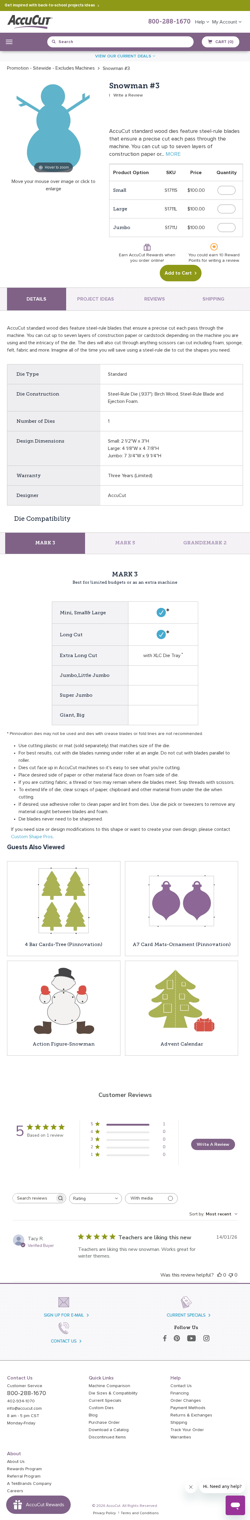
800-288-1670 (169, 22)
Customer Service (24, 1386)
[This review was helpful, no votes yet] (219, 1275)
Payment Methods (187, 1408)
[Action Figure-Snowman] (64, 1000)
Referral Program (24, 1476)
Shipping (178, 1422)
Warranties (180, 1437)
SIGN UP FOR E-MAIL (64, 1315)
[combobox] (80, 42)
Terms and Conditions (140, 1513)
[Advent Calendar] (182, 1000)
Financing (179, 1393)
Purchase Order (104, 1422)
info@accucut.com (24, 1408)
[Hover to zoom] (53, 127)
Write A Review (213, 1144)
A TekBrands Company (29, 1484)
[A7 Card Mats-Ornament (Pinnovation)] (182, 900)
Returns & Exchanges (191, 1415)
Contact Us (181, 1386)
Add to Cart (178, 273)
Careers (15, 1491)
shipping (213, 299)
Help (200, 22)
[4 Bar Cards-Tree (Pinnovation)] (64, 900)
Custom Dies (101, 1408)
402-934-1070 (21, 1401)
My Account (225, 22)
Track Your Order (187, 1430)
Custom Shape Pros (32, 836)
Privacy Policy (104, 1513)
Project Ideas (95, 299)
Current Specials (105, 1400)
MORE (173, 154)
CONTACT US (64, 1341)
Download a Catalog (109, 1430)
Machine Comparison (109, 1386)
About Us (16, 1462)
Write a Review (128, 95)
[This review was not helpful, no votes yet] (231, 1275)
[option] (51, 68)
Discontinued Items (107, 1437)
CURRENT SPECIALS (186, 1315)
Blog (93, 1415)
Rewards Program (24, 1469)
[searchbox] (34, 1198)
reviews (154, 299)
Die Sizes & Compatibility (113, 1393)
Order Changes (185, 1400)
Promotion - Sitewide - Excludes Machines (51, 68)
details (36, 299)
